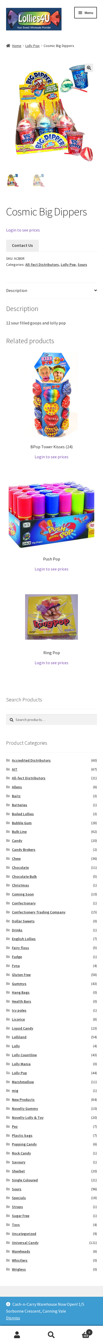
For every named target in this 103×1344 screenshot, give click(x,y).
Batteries (19, 805)
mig (15, 1090)
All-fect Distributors (42, 264)
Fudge (17, 956)
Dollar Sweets (23, 921)
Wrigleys (19, 1269)
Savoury (18, 1162)
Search (51, 1335)
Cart (79, 1330)
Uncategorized (24, 1233)
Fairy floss (20, 947)
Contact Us (22, 245)
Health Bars (21, 1001)
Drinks (17, 930)
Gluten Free (21, 974)
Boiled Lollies (23, 814)
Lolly (16, 1046)
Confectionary (24, 903)
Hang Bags (21, 992)
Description (16, 290)
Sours (82, 264)
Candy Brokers (23, 849)
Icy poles (19, 1010)
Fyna (16, 965)
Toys (16, 1224)
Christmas (20, 885)
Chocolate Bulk (24, 876)
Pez (15, 1126)
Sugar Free (20, 1215)
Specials (19, 1197)
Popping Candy (24, 1144)
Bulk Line (19, 831)
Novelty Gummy (25, 1108)
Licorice (18, 1019)
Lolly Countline (24, 1055)
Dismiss (13, 1318)
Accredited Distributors (31, 760)
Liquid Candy (22, 1028)
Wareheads (21, 1251)
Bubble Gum (22, 822)
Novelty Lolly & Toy (28, 1117)
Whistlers (19, 1260)
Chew (16, 858)
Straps (17, 1206)
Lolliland (19, 1037)
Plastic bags (22, 1135)
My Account (17, 1335)
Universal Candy (25, 1242)
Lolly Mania (21, 1064)
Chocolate (20, 867)
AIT (14, 769)
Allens (17, 787)
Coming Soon (23, 894)
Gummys (19, 983)
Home (16, 45)
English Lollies (24, 938)
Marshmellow (23, 1081)
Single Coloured (25, 1180)
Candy (17, 840)
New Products (23, 1099)
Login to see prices (23, 230)
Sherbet (18, 1171)
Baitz (16, 796)
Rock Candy (21, 1153)
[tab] (51, 291)
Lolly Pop (32, 45)
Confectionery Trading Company (38, 912)
